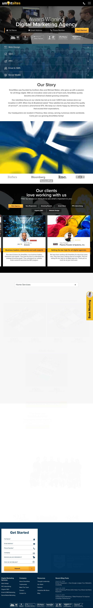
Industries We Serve (43, 590)
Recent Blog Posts (62, 578)
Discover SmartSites (43, 431)
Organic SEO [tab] (39, 210)
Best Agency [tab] (15, 206)
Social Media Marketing (8, 595)
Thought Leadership (43, 581)
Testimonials (23, 584)
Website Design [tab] (54, 210)
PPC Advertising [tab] (77, 206)
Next (88, 567)
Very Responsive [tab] (31, 206)
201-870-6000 (84, 3)
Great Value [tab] (62, 206)
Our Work (40, 584)
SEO (11, 54)
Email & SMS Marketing (8, 592)
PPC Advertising (6, 586)
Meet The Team (24, 587)
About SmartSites (24, 581)
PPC (11, 61)
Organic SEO (5, 589)
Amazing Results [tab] (46, 206)
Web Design (14, 47)
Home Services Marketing (43, 395)
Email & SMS (14, 68)
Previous (84, 567)
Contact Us (22, 593)
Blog (39, 593)
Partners (40, 587)
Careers (21, 590)
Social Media (14, 75)
